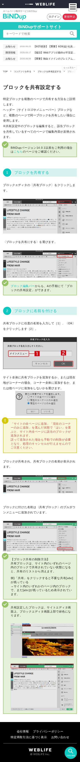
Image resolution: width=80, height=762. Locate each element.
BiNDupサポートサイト (40, 26)
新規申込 (69, 16)
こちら (18, 151)
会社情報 (23, 731)
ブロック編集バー (23, 286)
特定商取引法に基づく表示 (29, 737)
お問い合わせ (60, 737)
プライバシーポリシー (48, 731)
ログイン (54, 16)
